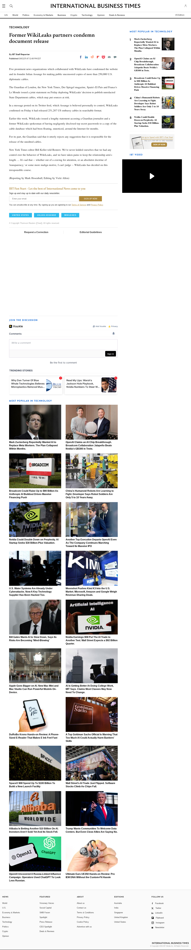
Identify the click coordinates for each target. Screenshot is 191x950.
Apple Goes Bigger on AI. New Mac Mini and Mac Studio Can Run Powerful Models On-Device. (33, 689)
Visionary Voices (47, 903)
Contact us (81, 908)
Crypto (73, 15)
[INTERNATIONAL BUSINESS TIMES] (95, 6)
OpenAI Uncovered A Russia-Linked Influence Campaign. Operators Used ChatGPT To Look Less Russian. (35, 877)
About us (81, 903)
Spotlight (43, 917)
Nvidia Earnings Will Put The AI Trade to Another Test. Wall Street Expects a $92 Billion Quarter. (92, 640)
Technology (87, 15)
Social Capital (45, 908)
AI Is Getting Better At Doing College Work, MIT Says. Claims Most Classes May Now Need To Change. (90, 689)
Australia (118, 903)
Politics (26, 15)
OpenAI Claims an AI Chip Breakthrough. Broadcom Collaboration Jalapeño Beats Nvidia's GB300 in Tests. (89, 445)
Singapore (118, 912)
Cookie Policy (83, 922)
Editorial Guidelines (91, 232)
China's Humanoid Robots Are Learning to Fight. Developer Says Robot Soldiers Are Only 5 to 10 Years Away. (90, 494)
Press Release (46, 922)
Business (62, 15)
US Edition (179, 15)
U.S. (6, 15)
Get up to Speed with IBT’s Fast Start (157, 137)
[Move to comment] (115, 57)
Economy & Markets (43, 15)
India (116, 908)
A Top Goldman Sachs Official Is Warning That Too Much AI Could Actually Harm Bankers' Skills (91, 737)
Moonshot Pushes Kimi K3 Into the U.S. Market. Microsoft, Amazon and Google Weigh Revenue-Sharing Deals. (91, 591)
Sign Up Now (159, 145)
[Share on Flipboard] (98, 57)
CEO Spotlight (46, 927)
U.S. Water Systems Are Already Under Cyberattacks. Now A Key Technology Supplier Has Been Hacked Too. (31, 591)
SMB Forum (45, 912)
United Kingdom (121, 917)
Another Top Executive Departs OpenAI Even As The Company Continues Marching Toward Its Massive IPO (91, 542)
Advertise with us (84, 927)
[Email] (109, 57)
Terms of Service (78, 205)
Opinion (101, 15)
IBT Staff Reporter (21, 54)
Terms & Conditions (85, 912)
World (15, 15)
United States (120, 922)
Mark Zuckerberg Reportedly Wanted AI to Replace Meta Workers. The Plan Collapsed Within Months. (33, 445)
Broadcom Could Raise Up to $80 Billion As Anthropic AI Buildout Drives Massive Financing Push (33, 494)
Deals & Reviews (117, 15)
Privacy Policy (97, 205)
